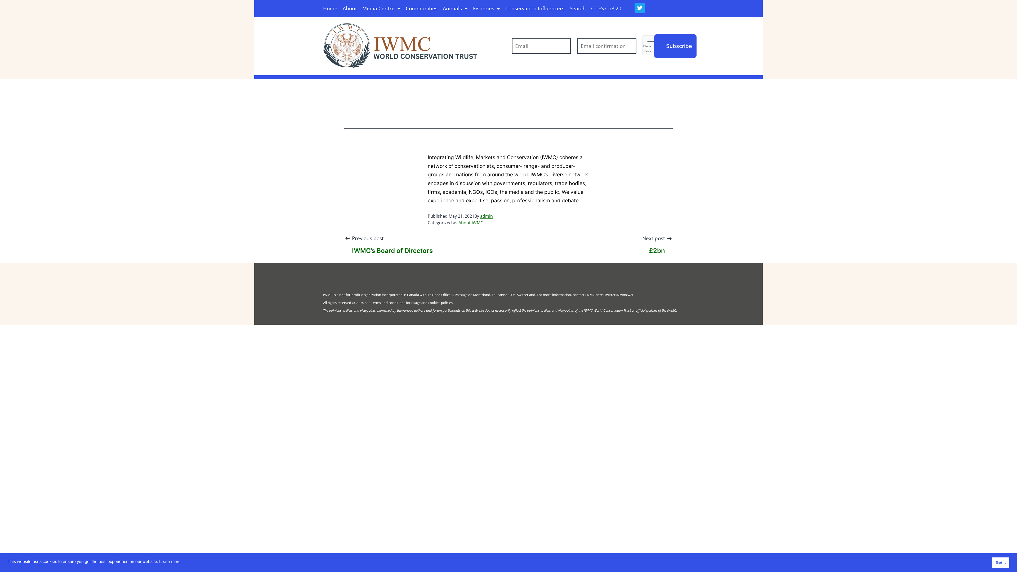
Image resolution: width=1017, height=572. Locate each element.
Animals (452, 8)
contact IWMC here (588, 294)
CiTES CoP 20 (606, 8)
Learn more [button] (170, 561)
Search (578, 8)
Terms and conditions (388, 302)
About (350, 8)
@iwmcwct (624, 294)
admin (486, 216)
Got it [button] (1001, 562)
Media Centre (378, 8)
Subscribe (679, 46)
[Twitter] (640, 8)
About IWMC (470, 223)
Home (330, 8)
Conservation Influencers (534, 8)
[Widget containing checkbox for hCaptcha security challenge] (648, 45)
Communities (422, 8)
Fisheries (483, 8)
